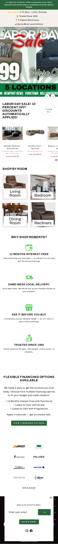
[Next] (53, 96)
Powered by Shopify (29, 541)
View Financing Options (29, 423)
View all (49, 110)
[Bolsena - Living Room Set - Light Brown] (56, 160)
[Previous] (47, 96)
